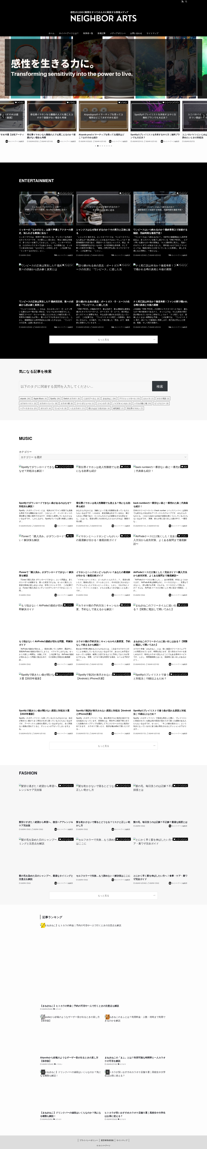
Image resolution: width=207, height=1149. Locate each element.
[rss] (182, 1)
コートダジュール (85, 403)
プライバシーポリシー (89, 1140)
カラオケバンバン (48, 403)
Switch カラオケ (72, 398)
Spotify (55, 398)
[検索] (186, 1)
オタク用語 (163, 398)
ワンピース (60, 408)
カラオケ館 (67, 403)
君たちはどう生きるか (99, 408)
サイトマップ (121, 1140)
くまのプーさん (91, 398)
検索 (160, 386)
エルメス (148, 398)
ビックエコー (161, 403)
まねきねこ (109, 398)
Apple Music (40, 398)
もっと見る (103, 339)
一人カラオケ (77, 408)
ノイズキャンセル (122, 403)
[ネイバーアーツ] (103, 17)
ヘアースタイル (28, 408)
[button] (95, 145)
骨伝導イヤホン (135, 408)
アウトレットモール (129, 398)
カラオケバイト (28, 403)
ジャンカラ (103, 403)
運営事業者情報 (107, 1140)
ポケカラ (46, 408)
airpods (25, 398)
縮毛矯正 (118, 408)
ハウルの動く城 (142, 403)
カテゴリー (25, 451)
